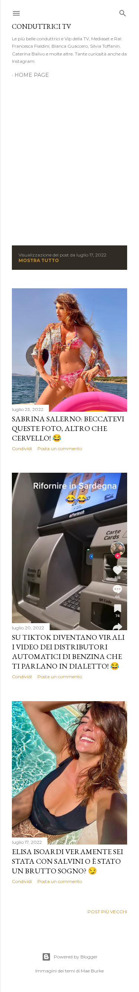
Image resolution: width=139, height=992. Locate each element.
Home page (31, 75)
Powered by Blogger (75, 956)
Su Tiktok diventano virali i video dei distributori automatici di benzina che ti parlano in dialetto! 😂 (68, 651)
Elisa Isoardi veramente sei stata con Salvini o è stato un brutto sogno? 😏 (67, 861)
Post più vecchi (107, 911)
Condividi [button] (22, 448)
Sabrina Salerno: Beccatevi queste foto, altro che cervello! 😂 (68, 428)
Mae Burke (92, 971)
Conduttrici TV (41, 26)
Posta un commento (59, 448)
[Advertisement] (69, 157)
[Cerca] (122, 11)
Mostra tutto (39, 260)
